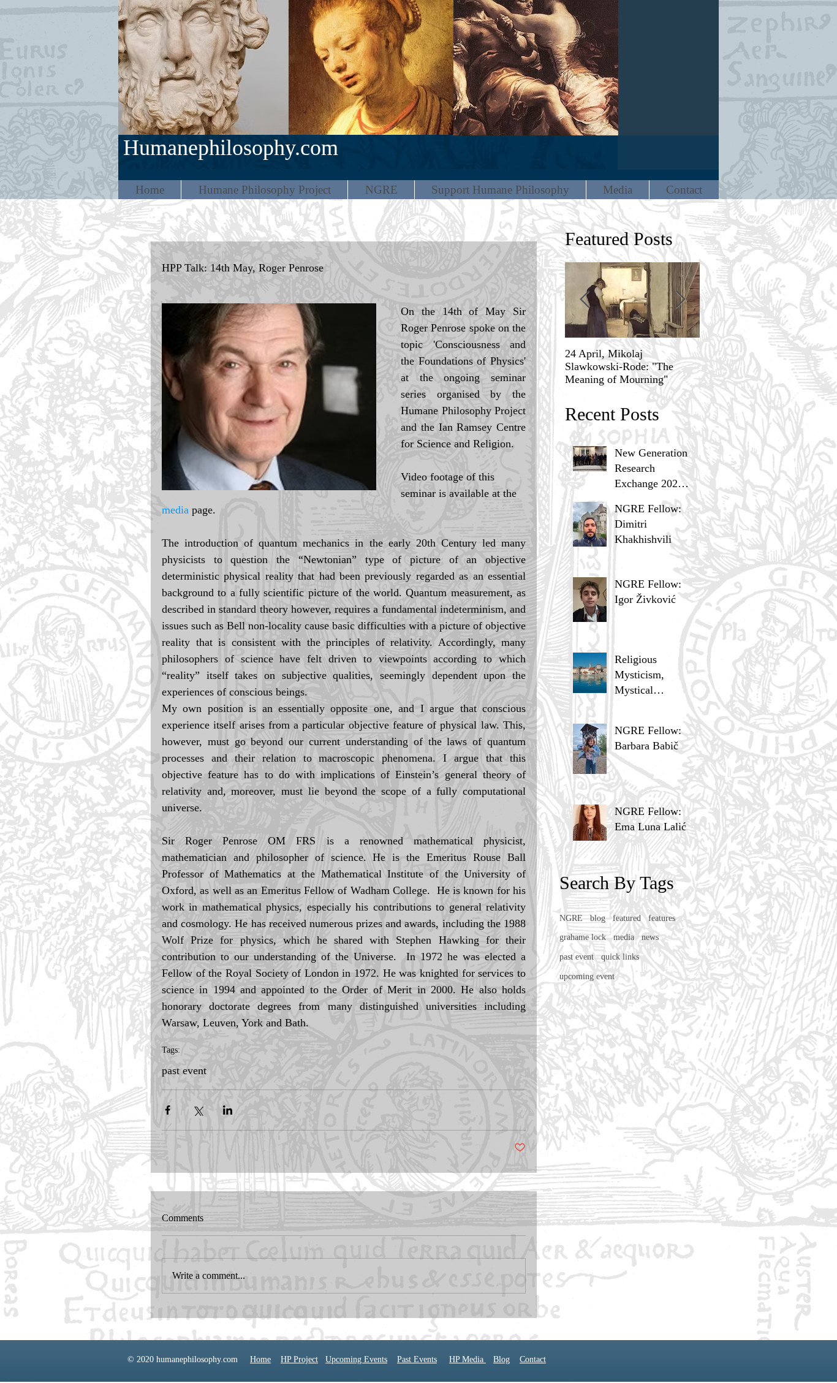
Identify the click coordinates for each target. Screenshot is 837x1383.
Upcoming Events (356, 1359)
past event (184, 1070)
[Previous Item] (584, 299)
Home (260, 1359)
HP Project (299, 1359)
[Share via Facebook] (167, 1110)
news (650, 937)
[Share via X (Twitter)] (197, 1110)
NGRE (571, 918)
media (623, 937)
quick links (620, 956)
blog (597, 918)
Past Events (417, 1359)
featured (627, 918)
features (661, 918)
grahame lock (582, 937)
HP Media (467, 1359)
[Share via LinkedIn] (227, 1110)
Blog (501, 1359)
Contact (533, 1359)
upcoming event (587, 976)
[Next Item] (680, 299)
